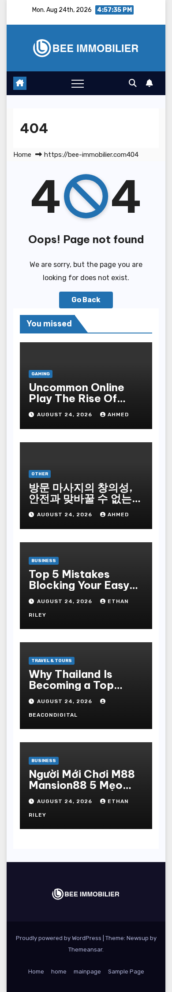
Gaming (40, 374)
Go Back (86, 300)
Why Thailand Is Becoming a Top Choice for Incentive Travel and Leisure (82, 690)
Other (39, 474)
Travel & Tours (51, 660)
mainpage (87, 971)
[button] (133, 83)
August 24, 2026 (65, 414)
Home (22, 155)
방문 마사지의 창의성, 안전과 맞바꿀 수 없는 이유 (81, 498)
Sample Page (126, 971)
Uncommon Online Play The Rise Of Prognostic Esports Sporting (80, 404)
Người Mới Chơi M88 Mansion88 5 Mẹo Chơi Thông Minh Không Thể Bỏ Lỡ (82, 790)
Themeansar (85, 949)
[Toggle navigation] (78, 83)
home (59, 971)
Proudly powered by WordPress (59, 938)
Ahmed (118, 414)
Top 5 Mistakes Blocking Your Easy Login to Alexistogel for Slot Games (82, 590)
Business (43, 560)
